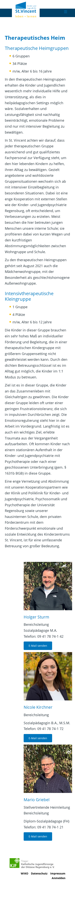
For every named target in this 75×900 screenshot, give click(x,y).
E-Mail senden (38, 645)
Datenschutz (39, 873)
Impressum (57, 873)
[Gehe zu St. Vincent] (35, 9)
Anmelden (58, 878)
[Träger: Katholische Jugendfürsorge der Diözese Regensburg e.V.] (32, 863)
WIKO (24, 873)
